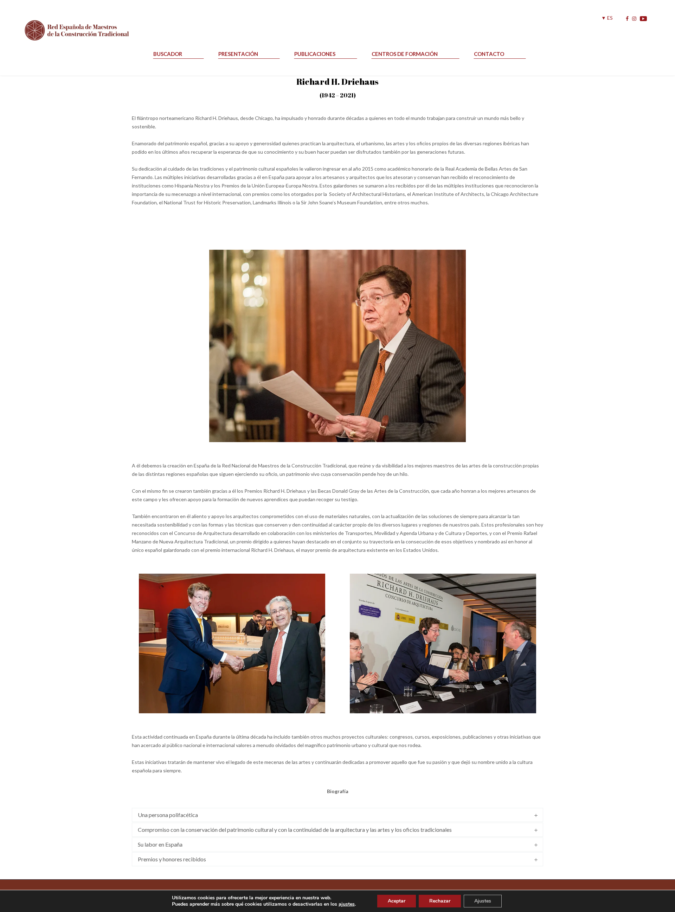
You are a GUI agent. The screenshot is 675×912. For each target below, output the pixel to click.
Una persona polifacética (168, 814)
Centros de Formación (405, 54)
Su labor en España (160, 844)
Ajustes (482, 901)
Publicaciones (314, 54)
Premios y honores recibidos (172, 859)
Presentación (238, 54)
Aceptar (396, 901)
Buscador (167, 54)
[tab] (337, 815)
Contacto (489, 54)
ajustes (347, 904)
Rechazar (439, 901)
